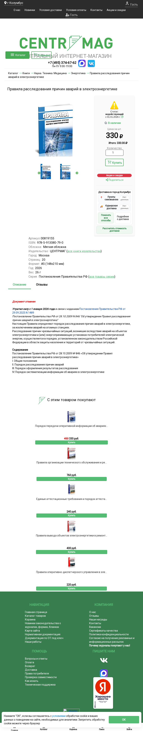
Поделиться (115, 179)
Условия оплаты (76, 10)
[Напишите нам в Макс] (82, 63)
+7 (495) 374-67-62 (62, 63)
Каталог (20, 55)
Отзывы (42, 284)
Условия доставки (50, 10)
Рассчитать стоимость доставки (114, 229)
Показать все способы (106, 218)
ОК (124, 719)
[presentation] (39, 173)
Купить (117, 162)
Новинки (30, 10)
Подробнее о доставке (123, 217)
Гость (133, 4)
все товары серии (101, 276)
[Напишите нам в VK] (91, 63)
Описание (19, 284)
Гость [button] (73, 15)
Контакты (96, 10)
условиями (59, 715)
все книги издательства (84, 251)
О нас (17, 10)
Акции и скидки (116, 10)
